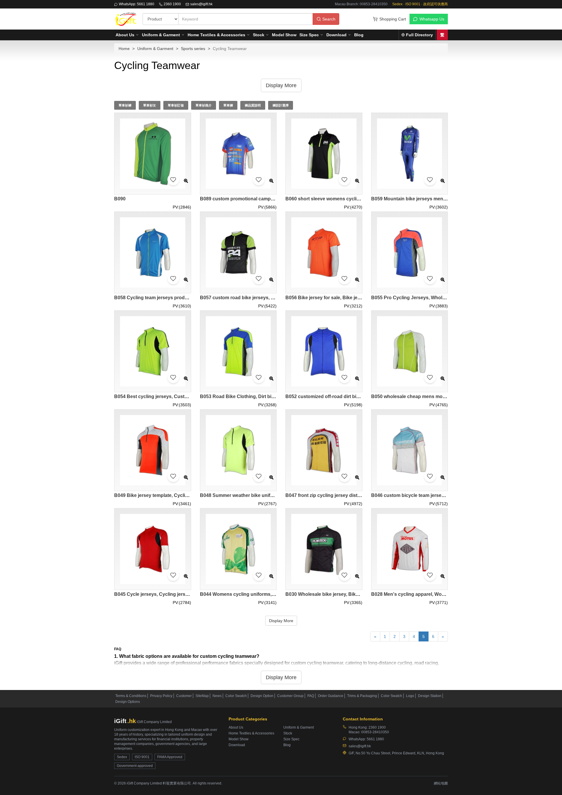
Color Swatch (236, 696)
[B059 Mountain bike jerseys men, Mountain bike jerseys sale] (409, 153)
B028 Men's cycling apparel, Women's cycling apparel (430, 594)
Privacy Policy (161, 696)
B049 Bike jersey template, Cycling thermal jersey (168, 495)
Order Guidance (330, 696)
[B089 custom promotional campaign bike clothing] (238, 153)
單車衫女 (149, 105)
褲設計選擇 (281, 105)
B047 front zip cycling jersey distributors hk (333, 495)
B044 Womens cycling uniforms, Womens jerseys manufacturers (271, 594)
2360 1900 (172, 4)
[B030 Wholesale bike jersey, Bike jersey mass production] (324, 549)
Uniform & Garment (161, 34)
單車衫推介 (204, 105)
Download (336, 34)
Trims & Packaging (362, 696)
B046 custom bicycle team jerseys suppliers (420, 495)
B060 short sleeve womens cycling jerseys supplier (342, 198)
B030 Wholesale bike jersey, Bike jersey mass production (348, 594)
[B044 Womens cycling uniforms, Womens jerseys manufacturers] (238, 549)
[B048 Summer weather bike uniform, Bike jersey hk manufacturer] (238, 450)
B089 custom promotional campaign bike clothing (255, 198)
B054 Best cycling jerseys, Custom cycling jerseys (170, 396)
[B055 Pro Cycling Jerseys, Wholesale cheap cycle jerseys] (409, 252)
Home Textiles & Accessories (216, 34)
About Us (125, 34)
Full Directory (419, 34)
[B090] (152, 153)
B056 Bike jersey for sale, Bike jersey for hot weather (343, 297)
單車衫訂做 (176, 105)
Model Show (284, 34)
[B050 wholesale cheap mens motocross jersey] (409, 351)
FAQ (310, 696)
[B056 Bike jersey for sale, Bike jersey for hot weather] (324, 252)
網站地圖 (441, 783)
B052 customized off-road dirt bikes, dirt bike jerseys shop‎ (349, 396)
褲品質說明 (253, 105)
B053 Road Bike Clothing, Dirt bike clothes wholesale (259, 396)
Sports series (193, 48)
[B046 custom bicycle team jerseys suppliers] (409, 450)
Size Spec (309, 34)
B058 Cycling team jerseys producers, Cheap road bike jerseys (183, 297)
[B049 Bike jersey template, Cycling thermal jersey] (152, 450)
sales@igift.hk (201, 4)
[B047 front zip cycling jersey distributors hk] (324, 450)
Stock (258, 34)
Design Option (262, 696)
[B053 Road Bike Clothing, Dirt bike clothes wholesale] (238, 351)
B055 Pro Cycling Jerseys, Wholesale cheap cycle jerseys (435, 297)
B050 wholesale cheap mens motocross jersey (422, 396)
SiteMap (202, 696)
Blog (359, 34)
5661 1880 (375, 739)
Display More (281, 620)
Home (124, 48)
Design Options (127, 702)
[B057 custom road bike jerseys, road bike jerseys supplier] (238, 252)
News (217, 696)
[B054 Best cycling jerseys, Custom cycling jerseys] (152, 351)
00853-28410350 (375, 732)
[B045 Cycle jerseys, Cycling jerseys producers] (152, 549)
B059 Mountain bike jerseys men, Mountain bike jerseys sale (437, 198)
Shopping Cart (392, 19)
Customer (184, 696)
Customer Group (290, 696)
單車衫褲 (125, 105)
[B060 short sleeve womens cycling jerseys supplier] (324, 153)
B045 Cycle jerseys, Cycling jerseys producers (165, 594)
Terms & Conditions (130, 696)
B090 (120, 198)
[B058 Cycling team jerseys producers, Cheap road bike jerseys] (152, 252)
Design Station (429, 696)
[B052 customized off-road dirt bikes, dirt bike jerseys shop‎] (324, 351)
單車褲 (228, 105)
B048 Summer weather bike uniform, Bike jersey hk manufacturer (272, 495)
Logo (410, 696)
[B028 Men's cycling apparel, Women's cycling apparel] (409, 549)
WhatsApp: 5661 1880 (136, 4)
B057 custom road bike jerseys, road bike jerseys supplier (264, 297)
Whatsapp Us (431, 19)
